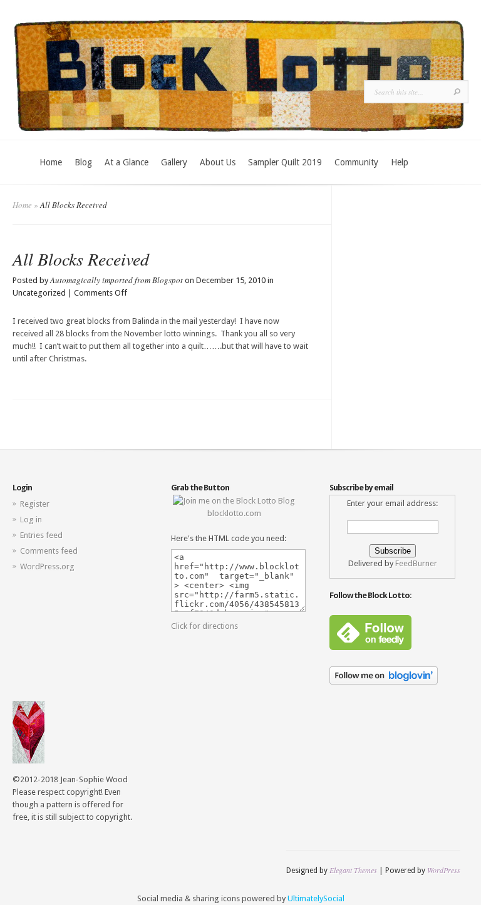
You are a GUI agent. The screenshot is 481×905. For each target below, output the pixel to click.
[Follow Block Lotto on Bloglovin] (383, 681)
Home (50, 162)
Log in (31, 519)
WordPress (443, 870)
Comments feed (49, 551)
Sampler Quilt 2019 (285, 162)
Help (399, 162)
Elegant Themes (353, 870)
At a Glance (126, 162)
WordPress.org (47, 566)
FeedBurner (416, 563)
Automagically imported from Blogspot (116, 280)
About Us (217, 162)
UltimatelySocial (315, 898)
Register (34, 504)
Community (356, 162)
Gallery (174, 162)
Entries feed (41, 535)
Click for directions (204, 626)
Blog (83, 162)
